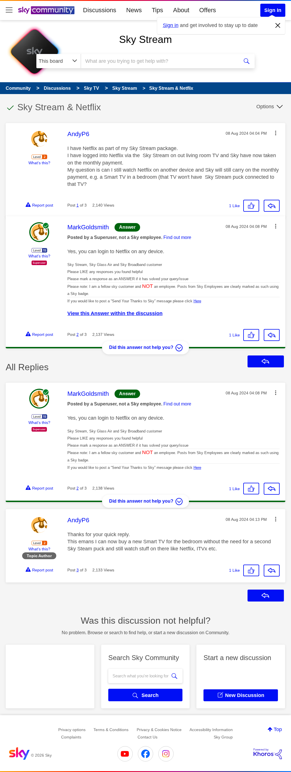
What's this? (39, 163)
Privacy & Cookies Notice (159, 729)
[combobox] (159, 61)
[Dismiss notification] (277, 25)
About (181, 10)
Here (197, 301)
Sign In (272, 10)
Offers (207, 10)
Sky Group (223, 737)
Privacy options (72, 729)
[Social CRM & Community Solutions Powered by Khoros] (267, 753)
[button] (276, 133)
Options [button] (265, 106)
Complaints (71, 737)
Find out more (177, 237)
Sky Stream (145, 39)
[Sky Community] (46, 10)
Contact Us (147, 737)
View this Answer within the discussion (115, 313)
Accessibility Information (211, 729)
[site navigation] (9, 10)
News (134, 10)
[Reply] (272, 206)
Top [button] (278, 729)
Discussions (99, 10)
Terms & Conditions (110, 729)
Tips (157, 10)
